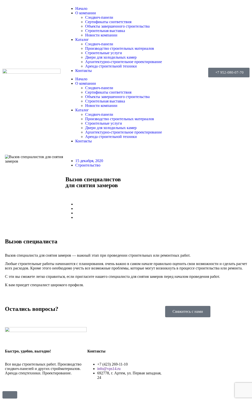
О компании (85, 13)
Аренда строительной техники (111, 66)
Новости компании (101, 35)
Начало (81, 8)
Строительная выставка (105, 31)
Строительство (87, 165)
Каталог (82, 39)
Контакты (83, 70)
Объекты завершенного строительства (117, 26)
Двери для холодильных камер (111, 57)
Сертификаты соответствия (108, 22)
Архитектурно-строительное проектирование (123, 62)
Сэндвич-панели (99, 17)
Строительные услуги (103, 53)
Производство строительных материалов (119, 48)
